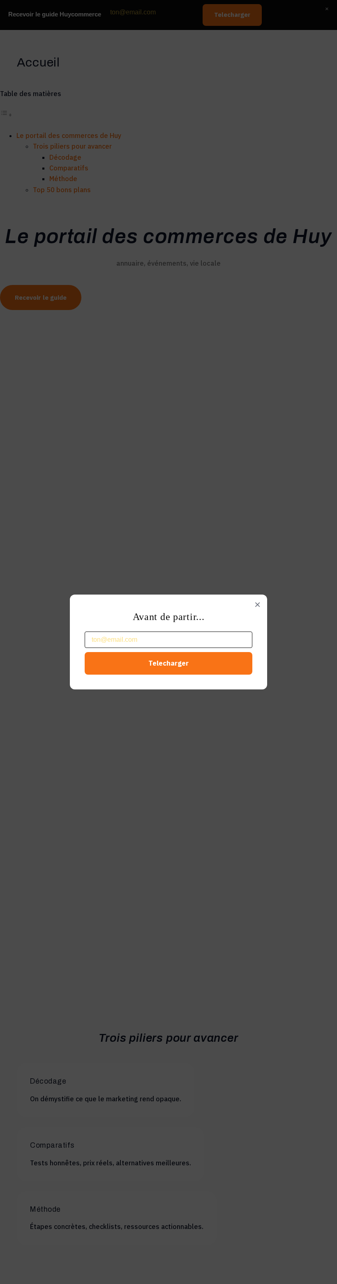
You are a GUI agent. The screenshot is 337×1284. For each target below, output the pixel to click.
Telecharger (168, 663)
